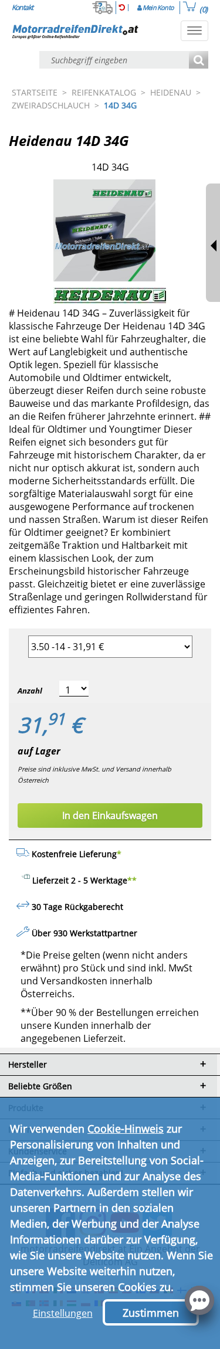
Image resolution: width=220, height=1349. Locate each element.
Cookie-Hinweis (125, 1129)
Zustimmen (151, 1313)
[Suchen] (198, 60)
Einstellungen (63, 1313)
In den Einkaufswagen (110, 815)
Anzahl (30, 690)
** (132, 880)
